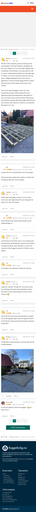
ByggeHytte (21, 479)
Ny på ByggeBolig (7, 496)
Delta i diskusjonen (18, 427)
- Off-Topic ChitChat (8, 482)
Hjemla (20, 475)
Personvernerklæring (8, 501)
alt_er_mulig (9, 402)
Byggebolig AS (13, 509)
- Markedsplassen (7, 479)
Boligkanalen (21, 477)
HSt (7, 167)
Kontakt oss (5, 494)
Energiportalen (22, 484)
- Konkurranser (6, 477)
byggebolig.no (22, 459)
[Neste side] (26, 53)
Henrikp (8, 58)
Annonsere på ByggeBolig (9, 499)
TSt (7, 263)
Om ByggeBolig (6, 492)
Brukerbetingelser (7, 498)
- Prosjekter (5, 475)
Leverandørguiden (23, 481)
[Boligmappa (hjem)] (7, 3)
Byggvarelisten (22, 482)
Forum (4, 473)
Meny (32, 3)
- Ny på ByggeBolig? (8, 481)
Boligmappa (21, 473)
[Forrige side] (22, 53)
